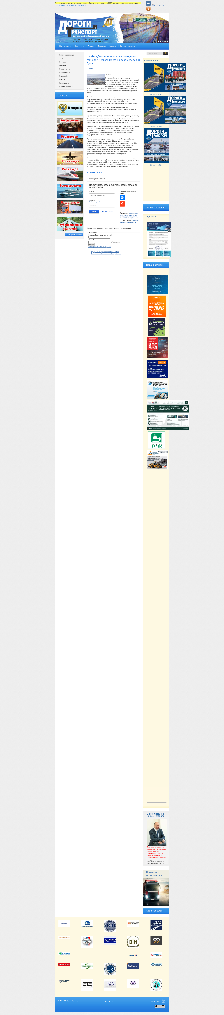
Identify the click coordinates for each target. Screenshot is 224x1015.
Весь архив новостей (74, 234)
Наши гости (79, 46)
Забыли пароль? (94, 202)
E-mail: (91, 192)
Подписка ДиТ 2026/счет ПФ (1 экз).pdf (70, 5)
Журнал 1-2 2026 (156, 165)
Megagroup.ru (155, 1001)
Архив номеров (155, 207)
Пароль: (92, 200)
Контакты (112, 46)
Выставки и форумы (127, 46)
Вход (94, 211)
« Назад (90, 68)
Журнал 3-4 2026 (156, 126)
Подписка (102, 46)
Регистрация (107, 211)
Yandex (122, 204)
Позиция (91, 46)
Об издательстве (65, 46)
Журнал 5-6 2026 (156, 94)
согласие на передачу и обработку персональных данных (129, 215)
